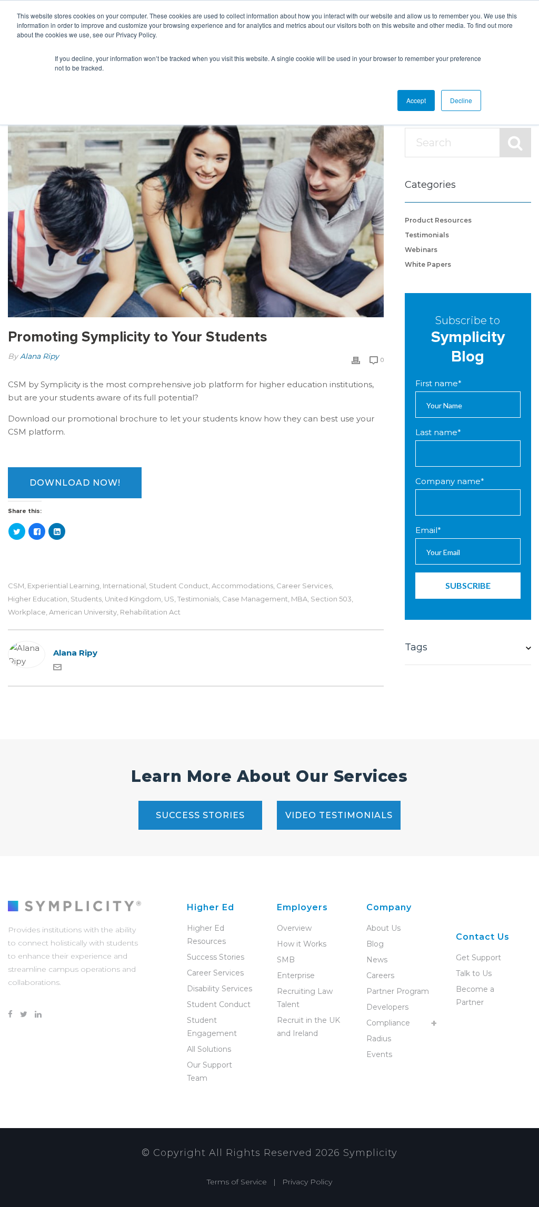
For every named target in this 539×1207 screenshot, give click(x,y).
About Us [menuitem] (383, 928)
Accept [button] (416, 100)
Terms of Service (237, 1181)
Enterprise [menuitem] (296, 975)
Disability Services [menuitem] (219, 988)
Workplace (27, 612)
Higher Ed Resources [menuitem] (206, 934)
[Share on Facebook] (36, 531)
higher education (37, 599)
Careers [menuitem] (380, 975)
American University (83, 612)
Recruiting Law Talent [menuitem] (305, 998)
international (124, 585)
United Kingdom (133, 599)
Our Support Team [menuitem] (209, 1071)
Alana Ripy (39, 356)
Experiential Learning (63, 585)
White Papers (428, 264)
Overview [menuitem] (294, 928)
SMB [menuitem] (286, 959)
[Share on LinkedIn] (56, 531)
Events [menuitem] (379, 1054)
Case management (255, 599)
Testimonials (198, 599)
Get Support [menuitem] (478, 957)
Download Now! (75, 483)
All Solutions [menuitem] (209, 1049)
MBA (299, 599)
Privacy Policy (307, 1181)
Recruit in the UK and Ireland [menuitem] (308, 1026)
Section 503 (331, 599)
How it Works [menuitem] (301, 944)
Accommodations (242, 585)
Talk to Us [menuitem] (474, 973)
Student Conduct (178, 585)
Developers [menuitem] (387, 1007)
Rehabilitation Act (150, 612)
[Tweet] (16, 531)
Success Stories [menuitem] (215, 957)
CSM (16, 585)
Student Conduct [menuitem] (219, 1004)
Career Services (304, 585)
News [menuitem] (376, 959)
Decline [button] (461, 100)
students (86, 599)
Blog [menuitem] (375, 944)
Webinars (421, 250)
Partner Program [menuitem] (397, 991)
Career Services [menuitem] (215, 973)
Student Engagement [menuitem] (212, 1026)
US (169, 599)
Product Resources (438, 220)
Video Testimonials (339, 815)
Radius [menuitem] (378, 1038)
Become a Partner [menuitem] (475, 995)
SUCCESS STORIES (200, 815)
